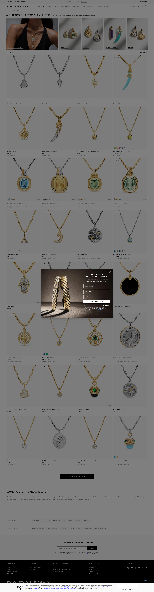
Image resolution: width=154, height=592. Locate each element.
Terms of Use (104, 310)
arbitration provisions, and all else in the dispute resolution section (59, 588)
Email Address (89, 286)
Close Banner (127, 586)
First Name (88, 292)
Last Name (88, 297)
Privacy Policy (96, 310)
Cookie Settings (127, 589)
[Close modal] (111, 271)
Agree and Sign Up (97, 301)
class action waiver (35, 588)
